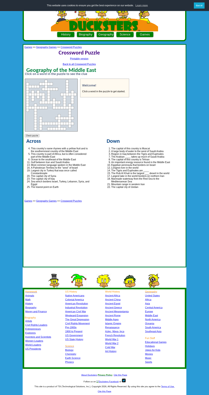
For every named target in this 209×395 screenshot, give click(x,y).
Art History (110, 351)
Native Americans (74, 295)
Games (145, 34)
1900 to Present (73, 331)
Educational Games (155, 342)
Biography (85, 34)
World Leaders (33, 345)
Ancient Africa (112, 295)
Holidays (150, 346)
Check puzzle (32, 135)
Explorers (30, 333)
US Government (74, 335)
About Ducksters (89, 375)
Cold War (110, 347)
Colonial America (74, 299)
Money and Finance (36, 311)
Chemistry (70, 354)
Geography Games (46, 47)
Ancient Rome (113, 315)
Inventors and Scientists (38, 337)
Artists (28, 321)
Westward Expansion (76, 315)
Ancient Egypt (112, 303)
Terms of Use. (168, 386)
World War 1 (111, 339)
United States (152, 295)
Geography (106, 34)
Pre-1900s (71, 327)
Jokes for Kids (152, 350)
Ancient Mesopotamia (117, 311)
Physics (69, 362)
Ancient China (113, 299)
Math (28, 299)
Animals (29, 295)
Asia (147, 303)
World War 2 (111, 343)
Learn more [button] (141, 5)
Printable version (79, 58)
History (66, 34)
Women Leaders (34, 341)
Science (125, 34)
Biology (69, 350)
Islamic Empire (113, 323)
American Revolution (76, 303)
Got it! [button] (199, 5)
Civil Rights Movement (77, 323)
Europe (149, 311)
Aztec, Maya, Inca (114, 331)
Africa (148, 299)
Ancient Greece (113, 307)
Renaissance (112, 327)
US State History (74, 339)
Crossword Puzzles (71, 47)
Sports (148, 362)
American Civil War (75, 311)
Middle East (151, 315)
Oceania (149, 323)
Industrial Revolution (76, 307)
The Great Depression (77, 319)
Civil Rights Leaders (36, 325)
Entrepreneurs (33, 329)
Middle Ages (112, 319)
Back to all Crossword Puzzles (79, 64)
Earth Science (72, 358)
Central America (153, 307)
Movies (149, 354)
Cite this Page (120, 375)
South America (153, 327)
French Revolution (115, 335)
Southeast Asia (153, 331)
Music (148, 358)
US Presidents (33, 349)
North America (152, 319)
